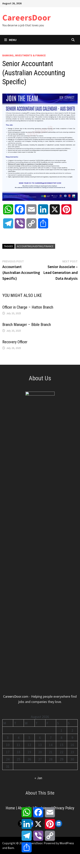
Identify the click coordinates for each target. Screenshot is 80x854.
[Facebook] (56, 3)
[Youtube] (61, 3)
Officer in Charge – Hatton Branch (27, 307)
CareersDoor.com (15, 696)
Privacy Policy (63, 808)
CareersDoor (26, 17)
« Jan (38, 778)
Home (10, 808)
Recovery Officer (14, 342)
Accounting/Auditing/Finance (35, 246)
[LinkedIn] (76, 3)
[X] (66, 3)
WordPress (67, 843)
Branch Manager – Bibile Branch (26, 324)
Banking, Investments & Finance (24, 55)
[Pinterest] (71, 3)
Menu (13, 40)
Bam (11, 848)
